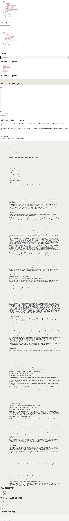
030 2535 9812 (3, 116)
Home (4, 1)
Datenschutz (5, 494)
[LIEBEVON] (6, 24)
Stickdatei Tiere (10, 4)
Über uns (4, 17)
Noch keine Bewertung (4, 113)
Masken (4, 68)
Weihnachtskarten (8, 16)
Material (4, 69)
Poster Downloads (8, 10)
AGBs (4, 492)
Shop (3, 2)
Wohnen (4, 72)
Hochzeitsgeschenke (9, 7)
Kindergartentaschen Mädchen (12, 9)
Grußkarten (7, 11)
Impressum (5, 493)
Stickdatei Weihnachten (11, 5)
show (1, 87)
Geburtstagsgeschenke (9, 6)
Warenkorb (5, 18)
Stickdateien (7, 3)
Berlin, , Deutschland (4, 115)
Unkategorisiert (5, 71)
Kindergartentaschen (9, 8)
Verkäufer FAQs (5, 501)
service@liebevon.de (3, 508)
